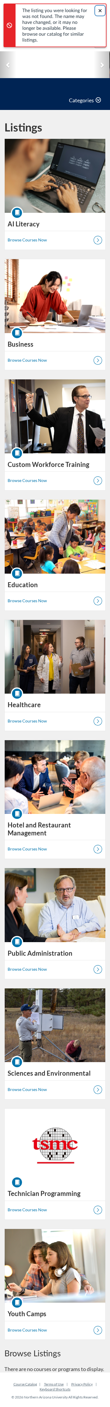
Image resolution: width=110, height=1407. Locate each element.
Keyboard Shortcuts (55, 1389)
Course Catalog (25, 1384)
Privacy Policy (82, 1384)
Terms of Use (54, 1384)
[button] (8, 64)
